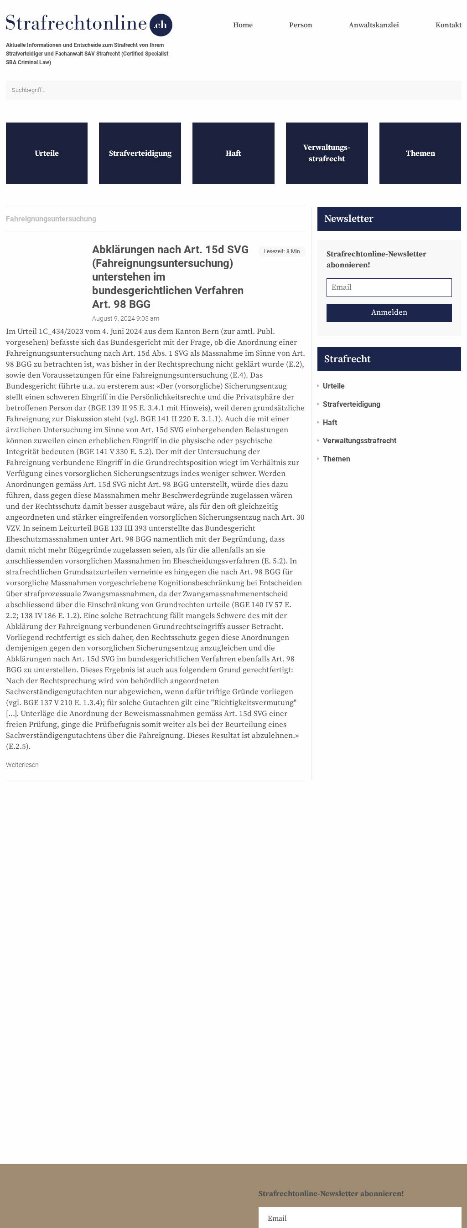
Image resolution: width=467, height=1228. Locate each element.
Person (300, 25)
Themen (336, 459)
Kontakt (449, 25)
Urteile (334, 386)
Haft (330, 422)
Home (243, 25)
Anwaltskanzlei (374, 25)
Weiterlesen (22, 764)
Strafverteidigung (351, 404)
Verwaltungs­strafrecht (359, 440)
